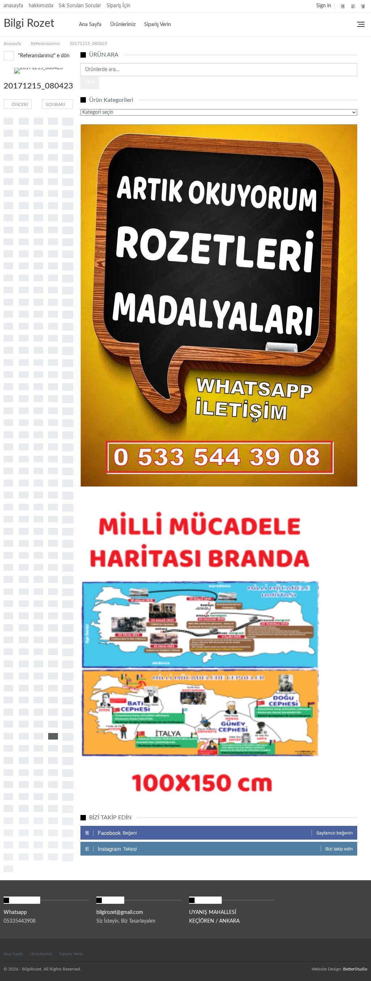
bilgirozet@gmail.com (119, 912)
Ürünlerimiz (123, 24)
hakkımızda (41, 5)
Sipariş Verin (157, 24)
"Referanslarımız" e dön (43, 55)
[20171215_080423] (8, 121)
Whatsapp (15, 912)
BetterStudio (355, 969)
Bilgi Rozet (29, 23)
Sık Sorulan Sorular (80, 5)
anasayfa (13, 5)
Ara (90, 82)
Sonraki (56, 104)
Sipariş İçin (118, 5)
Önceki (19, 104)
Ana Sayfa (90, 24)
